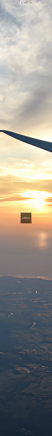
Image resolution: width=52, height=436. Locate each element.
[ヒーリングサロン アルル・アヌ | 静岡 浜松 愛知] (26, 1)
